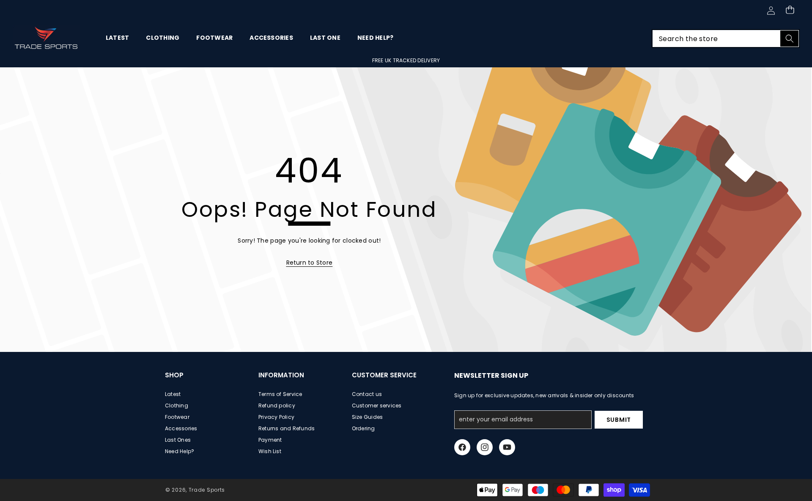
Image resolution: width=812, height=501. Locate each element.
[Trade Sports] (46, 38)
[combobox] (726, 38)
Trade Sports (207, 489)
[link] (309, 262)
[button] (789, 9)
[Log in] (770, 10)
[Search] (789, 38)
